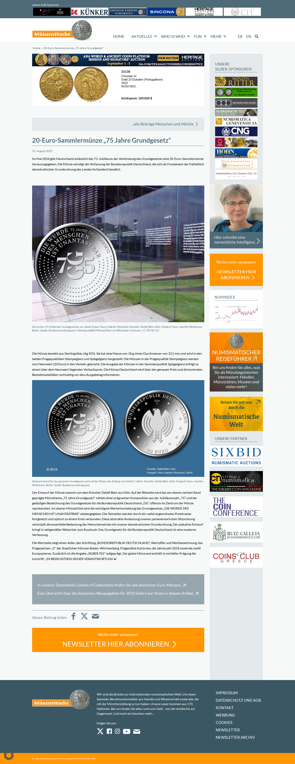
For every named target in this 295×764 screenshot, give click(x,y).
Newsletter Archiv (235, 737)
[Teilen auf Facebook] (73, 619)
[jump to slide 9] (132, 102)
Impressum (227, 692)
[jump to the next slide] (198, 80)
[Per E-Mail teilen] (95, 619)
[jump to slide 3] (108, 102)
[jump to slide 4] (112, 102)
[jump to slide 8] (128, 102)
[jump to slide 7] (124, 102)
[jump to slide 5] (116, 102)
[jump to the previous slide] (38, 80)
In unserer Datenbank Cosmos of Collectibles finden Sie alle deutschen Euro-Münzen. (109, 585)
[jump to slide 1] (100, 102)
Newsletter (228, 730)
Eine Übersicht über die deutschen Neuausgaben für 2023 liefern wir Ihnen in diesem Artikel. (115, 593)
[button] (9, 755)
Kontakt (225, 707)
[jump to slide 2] (104, 102)
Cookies (224, 722)
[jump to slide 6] (120, 102)
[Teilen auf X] (84, 619)
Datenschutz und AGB (238, 700)
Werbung (225, 715)
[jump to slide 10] (136, 102)
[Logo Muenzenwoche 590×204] (62, 31)
